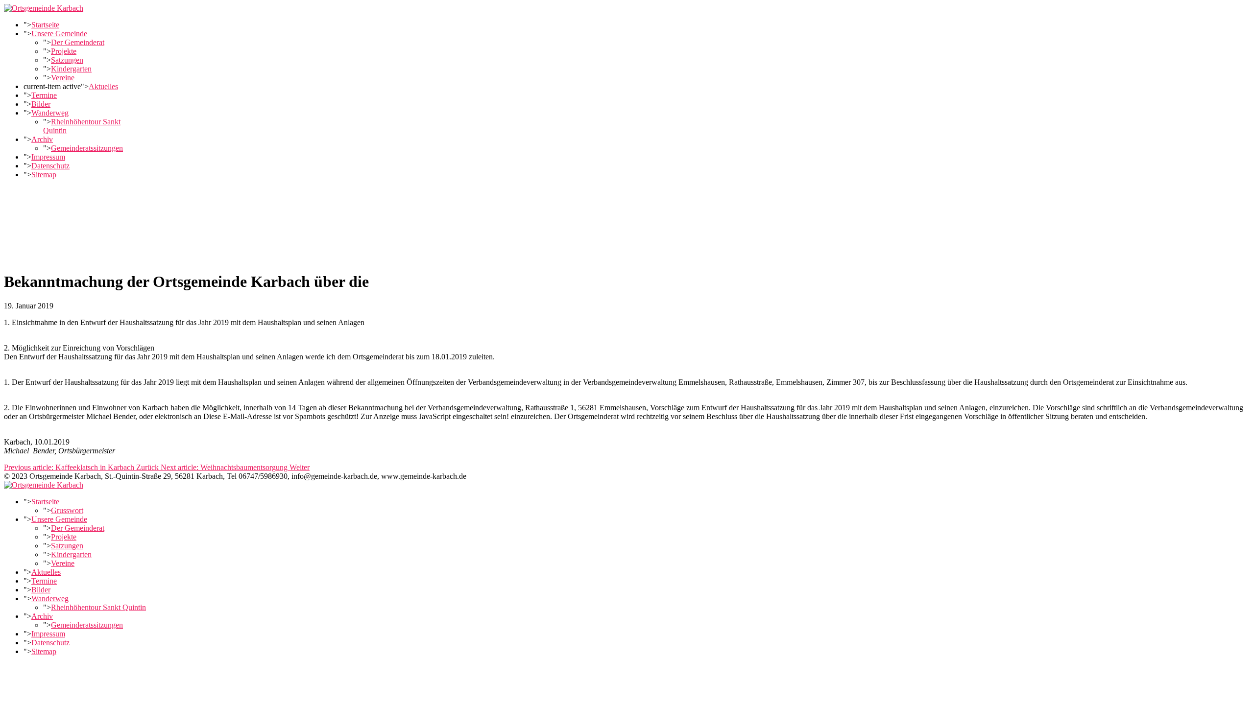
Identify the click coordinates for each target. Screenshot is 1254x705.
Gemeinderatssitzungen (87, 148)
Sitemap (43, 174)
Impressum (48, 157)
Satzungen (67, 60)
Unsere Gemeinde (59, 33)
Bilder (40, 104)
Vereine (62, 77)
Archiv (42, 139)
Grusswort (67, 510)
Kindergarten (71, 69)
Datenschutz (50, 166)
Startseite (45, 25)
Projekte (63, 51)
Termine (44, 95)
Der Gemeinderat (77, 42)
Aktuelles (103, 86)
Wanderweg (50, 113)
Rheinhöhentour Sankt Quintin (98, 607)
